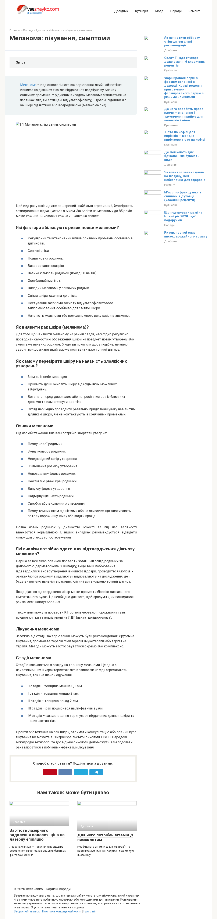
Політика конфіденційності (61, 911)
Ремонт (194, 11)
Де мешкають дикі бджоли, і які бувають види (181, 156)
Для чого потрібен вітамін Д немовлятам (105, 837)
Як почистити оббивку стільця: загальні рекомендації (182, 41)
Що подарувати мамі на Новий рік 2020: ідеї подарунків (183, 216)
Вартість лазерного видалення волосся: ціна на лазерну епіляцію (37, 835)
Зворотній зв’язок (27, 911)
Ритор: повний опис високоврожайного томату (185, 234)
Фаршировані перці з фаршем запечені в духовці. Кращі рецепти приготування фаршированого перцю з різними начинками (184, 87)
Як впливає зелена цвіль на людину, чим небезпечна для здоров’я (184, 176)
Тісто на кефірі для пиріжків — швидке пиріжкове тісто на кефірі (184, 136)
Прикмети (171, 125)
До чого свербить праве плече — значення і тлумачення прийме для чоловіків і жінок (183, 114)
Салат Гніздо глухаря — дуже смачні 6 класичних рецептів (184, 61)
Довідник (121, 11)
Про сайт (90, 911)
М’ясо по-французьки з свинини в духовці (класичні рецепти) (182, 196)
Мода (159, 11)
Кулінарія (141, 11)
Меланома (28, 85)
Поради (176, 11)
